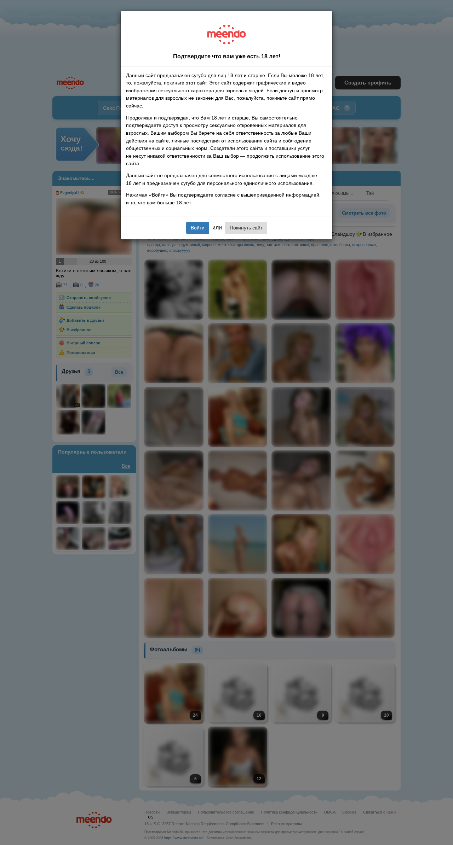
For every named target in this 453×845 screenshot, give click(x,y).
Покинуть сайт (246, 228)
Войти (198, 228)
